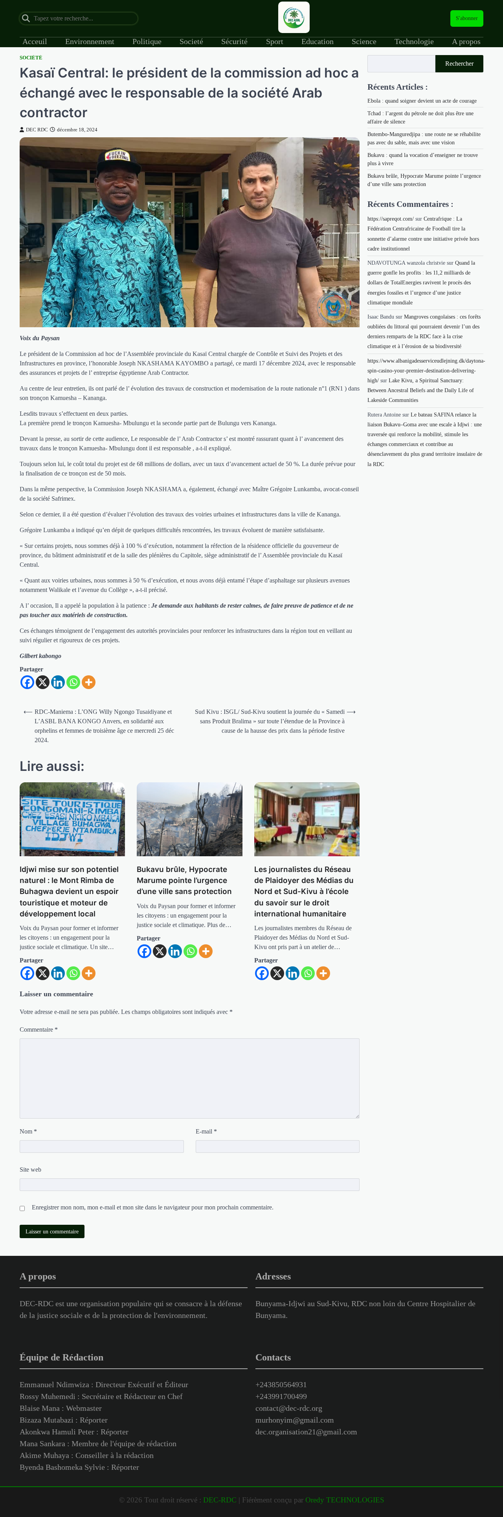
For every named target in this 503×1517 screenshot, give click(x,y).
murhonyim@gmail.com (294, 1420)
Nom (28, 1131)
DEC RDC (37, 130)
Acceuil (34, 41)
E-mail (206, 1131)
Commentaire (39, 1029)
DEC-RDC (220, 1500)
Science (364, 41)
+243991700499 (281, 1396)
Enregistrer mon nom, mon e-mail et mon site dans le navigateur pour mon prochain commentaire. (153, 1207)
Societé (191, 41)
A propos (466, 41)
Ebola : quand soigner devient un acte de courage (422, 101)
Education (317, 41)
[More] (88, 682)
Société (31, 58)
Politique (147, 41)
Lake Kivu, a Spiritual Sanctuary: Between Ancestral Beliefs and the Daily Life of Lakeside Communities (420, 390)
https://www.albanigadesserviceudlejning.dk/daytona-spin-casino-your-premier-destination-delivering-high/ (426, 370)
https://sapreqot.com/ (390, 219)
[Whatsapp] (73, 682)
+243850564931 (281, 1384)
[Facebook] (27, 682)
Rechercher (459, 63)
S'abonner (467, 18)
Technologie (414, 41)
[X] (43, 682)
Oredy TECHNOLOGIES (344, 1500)
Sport (274, 41)
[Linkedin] (58, 682)
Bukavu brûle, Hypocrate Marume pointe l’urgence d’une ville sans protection (184, 880)
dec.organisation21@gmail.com (306, 1431)
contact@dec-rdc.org (288, 1408)
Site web (30, 1169)
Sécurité (234, 41)
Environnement (89, 41)
